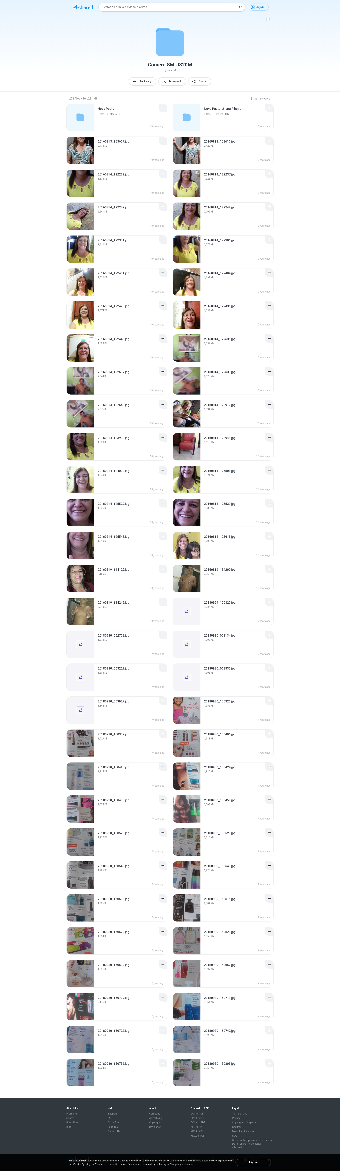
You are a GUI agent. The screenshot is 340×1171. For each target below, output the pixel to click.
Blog (68, 1126)
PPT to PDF (197, 1131)
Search (70, 1118)
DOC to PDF (197, 1113)
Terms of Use (239, 1113)
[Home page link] (83, 7)
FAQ (110, 1118)
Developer (155, 1126)
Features (113, 1126)
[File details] (80, 150)
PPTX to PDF (198, 1118)
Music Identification (243, 1131)
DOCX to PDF (198, 1122)
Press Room (73, 1122)
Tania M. (171, 70)
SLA (234, 1135)
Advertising (155, 1118)
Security (236, 1126)
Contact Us (114, 1131)
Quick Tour (114, 1122)
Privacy (236, 1118)
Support (112, 1113)
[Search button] (240, 7)
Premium (71, 1113)
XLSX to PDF (198, 1135)
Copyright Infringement (245, 1122)
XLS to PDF (197, 1126)
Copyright (154, 1122)
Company (154, 1113)
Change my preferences (182, 1164)
